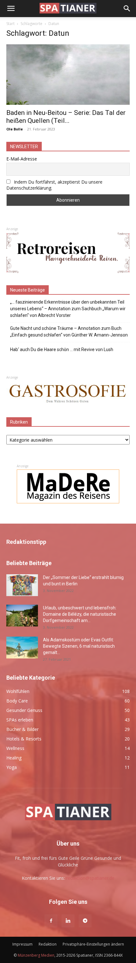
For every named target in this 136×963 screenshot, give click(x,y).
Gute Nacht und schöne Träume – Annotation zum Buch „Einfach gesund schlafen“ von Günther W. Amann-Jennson (69, 331)
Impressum (22, 944)
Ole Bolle (14, 129)
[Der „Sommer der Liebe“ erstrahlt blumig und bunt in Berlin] (22, 585)
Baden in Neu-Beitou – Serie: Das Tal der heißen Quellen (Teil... (66, 116)
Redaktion (48, 944)
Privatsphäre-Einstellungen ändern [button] (93, 944)
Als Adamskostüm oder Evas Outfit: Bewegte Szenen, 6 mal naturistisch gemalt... (79, 646)
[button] (11, 8)
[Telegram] (85, 921)
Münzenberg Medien (36, 955)
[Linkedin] (68, 921)
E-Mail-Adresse (21, 159)
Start (10, 23)
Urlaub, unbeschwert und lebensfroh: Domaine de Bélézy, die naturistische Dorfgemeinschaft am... (79, 614)
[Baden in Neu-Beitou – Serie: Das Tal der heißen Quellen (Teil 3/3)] (68, 74)
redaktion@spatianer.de (90, 878)
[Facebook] (51, 921)
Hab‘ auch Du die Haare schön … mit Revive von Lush (61, 349)
